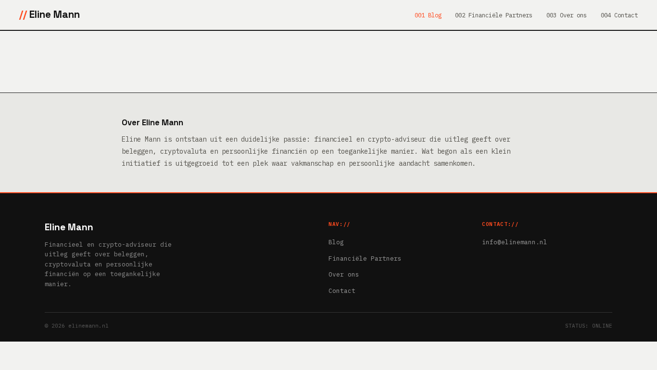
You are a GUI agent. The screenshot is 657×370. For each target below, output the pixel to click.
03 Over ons (568, 15)
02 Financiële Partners (495, 15)
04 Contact (621, 15)
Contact (341, 291)
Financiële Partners (365, 258)
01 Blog (430, 15)
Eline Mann (54, 14)
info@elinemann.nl (514, 242)
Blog (336, 242)
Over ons (343, 274)
